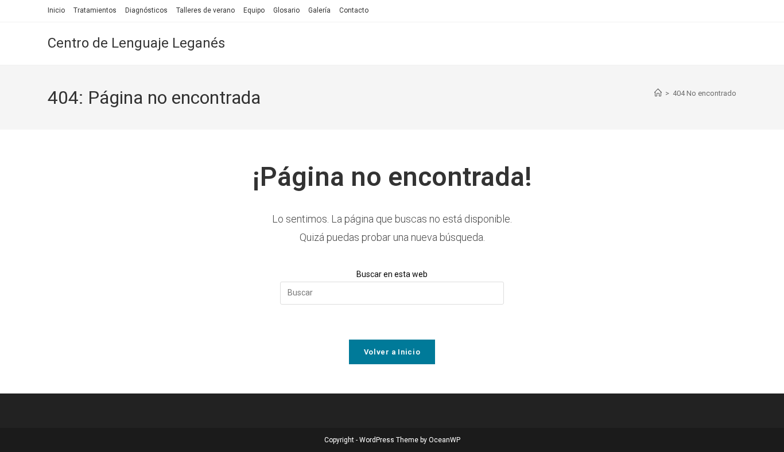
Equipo (254, 10)
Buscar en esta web (392, 274)
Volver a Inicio (392, 352)
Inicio (56, 10)
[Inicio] (658, 93)
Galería (319, 10)
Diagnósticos (146, 10)
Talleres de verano (205, 10)
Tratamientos (95, 10)
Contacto (353, 10)
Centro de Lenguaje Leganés (136, 43)
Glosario (286, 10)
